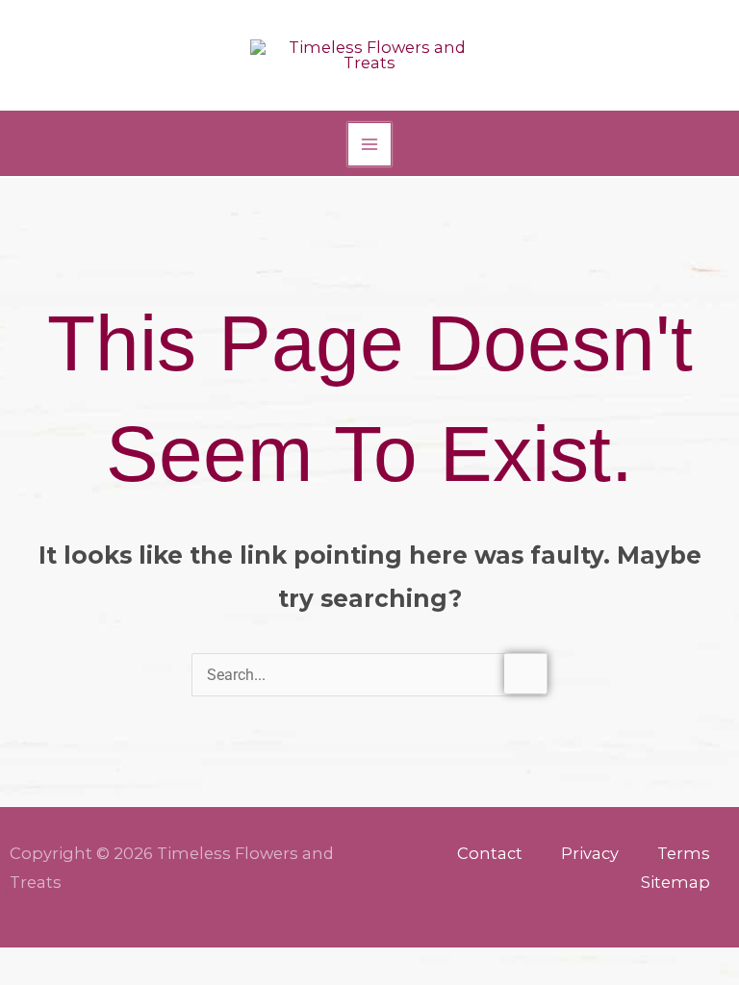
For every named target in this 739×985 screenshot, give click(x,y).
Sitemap (675, 882)
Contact (489, 853)
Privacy (590, 853)
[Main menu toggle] (370, 144)
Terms (683, 853)
